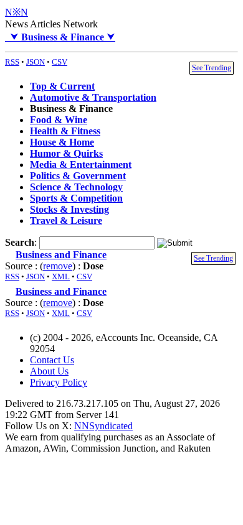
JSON (35, 62)
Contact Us (52, 360)
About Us (49, 371)
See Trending (211, 67)
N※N (16, 12)
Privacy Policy (58, 382)
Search (19, 242)
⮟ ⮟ (60, 37)
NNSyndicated (103, 425)
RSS (12, 62)
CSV (59, 62)
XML (61, 276)
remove (57, 266)
